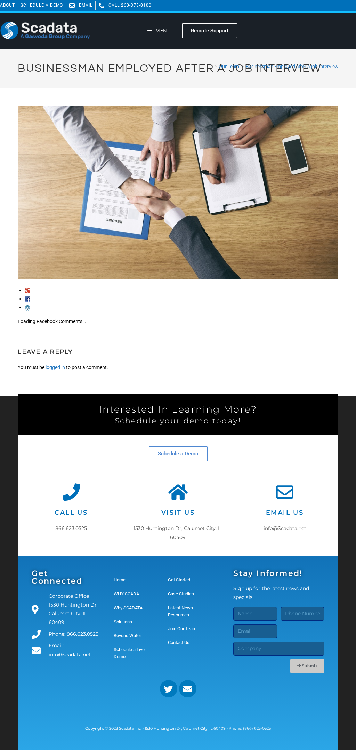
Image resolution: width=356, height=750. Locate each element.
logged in (55, 367)
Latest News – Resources (182, 611)
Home (120, 580)
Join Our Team (182, 628)
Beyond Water (127, 635)
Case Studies (181, 593)
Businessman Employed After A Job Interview (292, 66)
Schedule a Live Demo (129, 653)
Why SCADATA (128, 607)
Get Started (179, 580)
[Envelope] (187, 688)
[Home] (210, 66)
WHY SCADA (126, 593)
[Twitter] (168, 688)
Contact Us (178, 642)
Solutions (123, 621)
